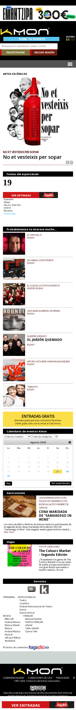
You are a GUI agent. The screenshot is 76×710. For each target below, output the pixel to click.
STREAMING (9, 597)
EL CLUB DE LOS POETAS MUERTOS (43, 285)
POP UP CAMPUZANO (49, 546)
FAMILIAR (28, 615)
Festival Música (12, 622)
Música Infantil (12, 625)
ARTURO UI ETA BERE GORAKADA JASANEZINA (48, 361)
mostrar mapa (9, 213)
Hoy (8, 483)
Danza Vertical (27, 612)
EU (73, 39)
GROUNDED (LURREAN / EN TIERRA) (43, 310)
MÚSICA (7, 615)
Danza (23, 609)
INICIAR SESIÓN (44, 52)
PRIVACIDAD (62, 677)
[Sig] (70, 442)
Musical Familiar (33, 619)
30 (67, 471)
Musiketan (10, 640)
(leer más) (9, 532)
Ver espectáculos (60, 483)
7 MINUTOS (32, 386)
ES (68, 39)
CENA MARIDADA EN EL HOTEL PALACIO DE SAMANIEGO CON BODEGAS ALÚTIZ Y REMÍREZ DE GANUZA (54, 502)
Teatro (23, 600)
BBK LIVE (9, 619)
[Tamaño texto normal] (67, 162)
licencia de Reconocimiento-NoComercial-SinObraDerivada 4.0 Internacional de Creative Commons (40, 694)
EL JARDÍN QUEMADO (37, 336)
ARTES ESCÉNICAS (27, 597)
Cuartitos (24, 603)
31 (8, 476)
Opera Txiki (31, 631)
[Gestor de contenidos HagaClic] (39, 647)
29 (57, 471)
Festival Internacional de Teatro (36, 606)
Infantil (28, 625)
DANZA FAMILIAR (34, 622)
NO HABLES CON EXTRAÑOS (40, 260)
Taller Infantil (32, 628)
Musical (9, 634)
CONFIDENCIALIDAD (13, 677)
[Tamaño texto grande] (71, 162)
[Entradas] (44, 593)
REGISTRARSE (15, 52)
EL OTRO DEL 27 (34, 235)
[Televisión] (31, 593)
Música (8, 628)
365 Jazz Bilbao (13, 637)
